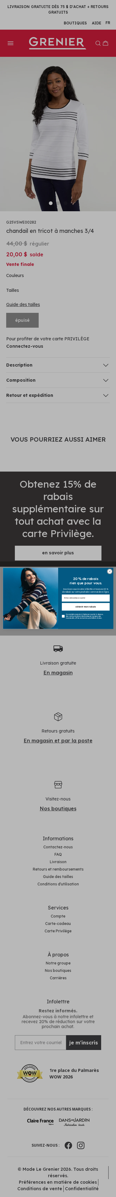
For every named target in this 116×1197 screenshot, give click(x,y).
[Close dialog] (109, 571)
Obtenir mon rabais (85, 607)
